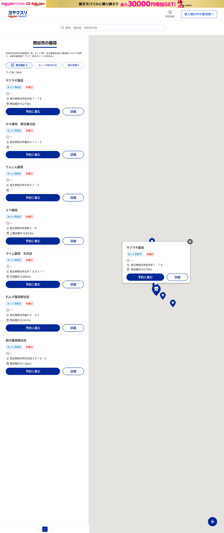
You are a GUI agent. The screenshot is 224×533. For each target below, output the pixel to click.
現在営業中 (73, 65)
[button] (45, 92)
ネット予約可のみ (48, 65)
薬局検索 (170, 16)
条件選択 (20, 65)
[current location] (212, 521)
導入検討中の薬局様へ (199, 14)
